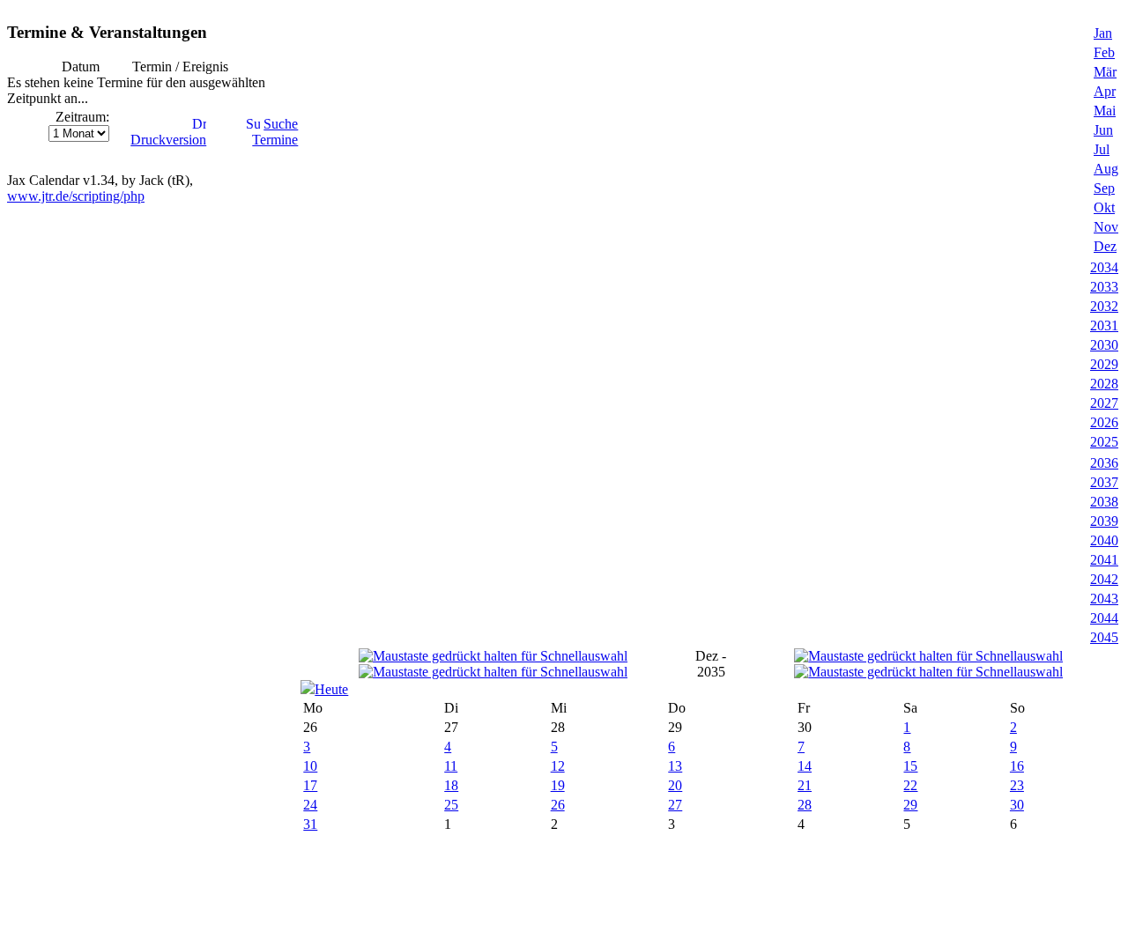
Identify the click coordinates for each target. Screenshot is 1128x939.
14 (805, 765)
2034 (1104, 267)
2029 (1104, 364)
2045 (1104, 637)
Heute (331, 689)
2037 (1104, 482)
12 (558, 765)
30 (1017, 804)
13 (675, 765)
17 (310, 785)
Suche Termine (275, 131)
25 (451, 804)
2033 (1104, 286)
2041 (1104, 559)
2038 (1104, 501)
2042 (1104, 579)
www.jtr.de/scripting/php (76, 196)
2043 (1104, 598)
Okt (1104, 207)
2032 (1104, 306)
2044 (1104, 617)
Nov (1106, 226)
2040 (1104, 540)
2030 (1104, 344)
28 (805, 804)
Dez (1105, 246)
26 (558, 804)
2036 (1104, 462)
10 (310, 765)
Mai (1105, 110)
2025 (1104, 441)
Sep (1104, 188)
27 (675, 804)
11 (450, 765)
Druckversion (168, 139)
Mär (1105, 71)
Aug (1106, 168)
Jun (1103, 129)
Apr (1105, 91)
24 (310, 804)
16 (1017, 765)
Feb (1104, 52)
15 (910, 765)
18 (451, 785)
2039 (1104, 521)
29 (910, 804)
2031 (1104, 325)
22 (910, 785)
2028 (1104, 383)
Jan (1103, 33)
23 (1017, 785)
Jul (1101, 149)
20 (675, 785)
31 (310, 824)
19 (558, 785)
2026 (1104, 422)
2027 (1104, 403)
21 (805, 785)
